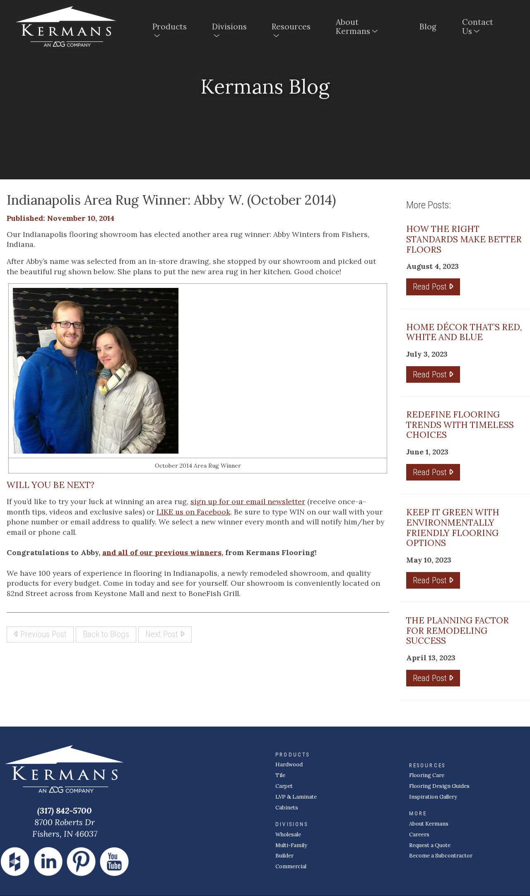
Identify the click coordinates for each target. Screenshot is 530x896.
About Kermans (353, 26)
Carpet (284, 786)
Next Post (162, 634)
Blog (427, 26)
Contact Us (477, 26)
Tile (280, 775)
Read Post (431, 286)
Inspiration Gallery (433, 796)
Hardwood (289, 764)
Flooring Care (426, 775)
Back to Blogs (106, 634)
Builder (284, 855)
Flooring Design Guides (439, 786)
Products (169, 26)
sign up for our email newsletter (247, 501)
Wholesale (288, 834)
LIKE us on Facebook (193, 512)
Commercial (290, 866)
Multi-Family (291, 845)
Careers (419, 834)
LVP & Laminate (296, 796)
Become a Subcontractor (440, 855)
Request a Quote (429, 845)
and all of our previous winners (162, 552)
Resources (291, 26)
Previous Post (42, 634)
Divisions (229, 26)
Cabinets (286, 807)
